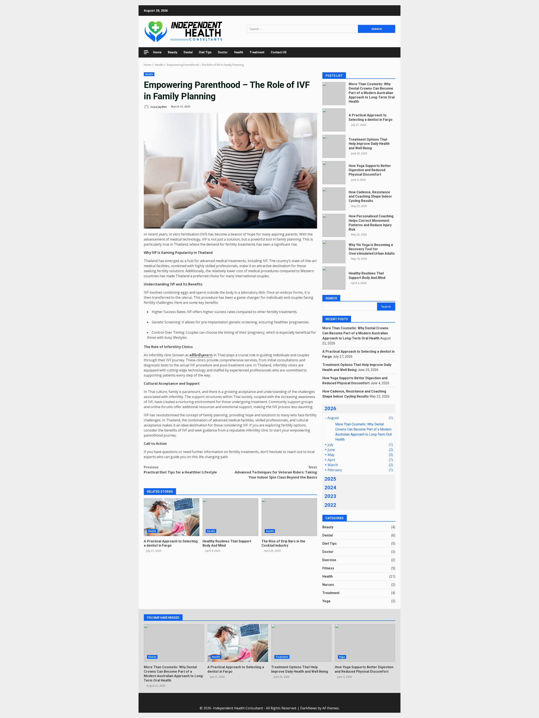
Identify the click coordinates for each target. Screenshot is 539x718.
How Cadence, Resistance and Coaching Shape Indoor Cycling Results (334, 199)
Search (331, 298)
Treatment (256, 52)
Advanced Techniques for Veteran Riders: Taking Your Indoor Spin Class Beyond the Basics (276, 472)
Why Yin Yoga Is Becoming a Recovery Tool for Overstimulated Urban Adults (334, 251)
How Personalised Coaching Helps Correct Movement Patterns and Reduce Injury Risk (334, 225)
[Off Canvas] (146, 52)
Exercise (329, 560)
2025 (330, 479)
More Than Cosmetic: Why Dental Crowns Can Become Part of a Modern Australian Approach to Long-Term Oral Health (334, 93)
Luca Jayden (158, 106)
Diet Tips (205, 52)
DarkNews (308, 708)
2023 (330, 496)
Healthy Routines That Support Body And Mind (230, 517)
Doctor (223, 52)
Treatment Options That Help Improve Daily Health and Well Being (334, 146)
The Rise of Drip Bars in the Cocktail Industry (289, 517)
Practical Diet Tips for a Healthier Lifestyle (180, 470)
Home (157, 52)
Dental (188, 52)
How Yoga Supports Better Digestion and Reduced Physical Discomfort (334, 172)
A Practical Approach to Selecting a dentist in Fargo (171, 517)
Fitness (328, 568)
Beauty (172, 52)
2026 (330, 408)
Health (238, 52)
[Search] (390, 52)
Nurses (328, 585)
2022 (330, 505)
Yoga (326, 601)
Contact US (279, 52)
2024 (330, 488)
